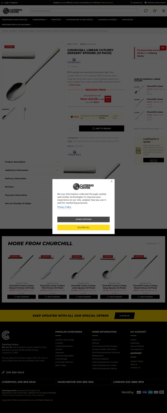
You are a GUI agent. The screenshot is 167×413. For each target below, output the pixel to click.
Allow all (84, 227)
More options (83, 219)
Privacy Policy (64, 206)
